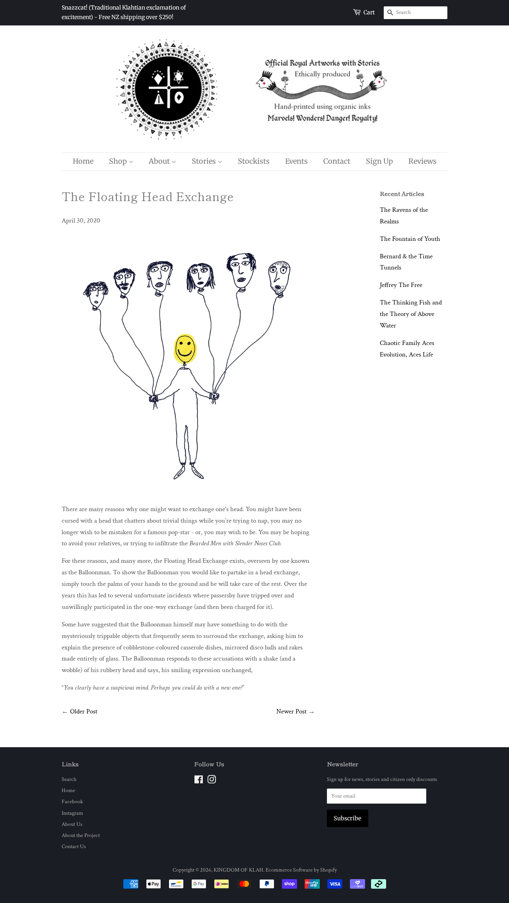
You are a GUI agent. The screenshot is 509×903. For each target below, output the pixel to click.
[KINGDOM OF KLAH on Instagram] (211, 781)
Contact (336, 161)
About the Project (81, 835)
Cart (369, 12)
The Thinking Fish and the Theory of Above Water (411, 314)
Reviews (422, 161)
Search (69, 779)
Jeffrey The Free (401, 285)
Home (83, 161)
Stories (205, 161)
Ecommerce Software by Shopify (301, 870)
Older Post (83, 711)
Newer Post (291, 711)
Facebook (72, 801)
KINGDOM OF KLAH (238, 870)
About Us (72, 824)
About (160, 161)
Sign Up (379, 161)
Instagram (72, 813)
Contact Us (74, 846)
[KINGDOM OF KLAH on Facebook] (198, 781)
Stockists (254, 161)
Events (296, 161)
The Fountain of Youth (410, 238)
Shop (118, 161)
